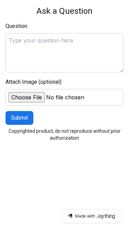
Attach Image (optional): (34, 82)
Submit (19, 117)
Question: (17, 26)
